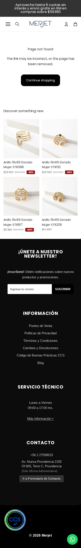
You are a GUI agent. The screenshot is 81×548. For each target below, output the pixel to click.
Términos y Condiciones (40, 340)
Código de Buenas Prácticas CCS (41, 355)
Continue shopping (40, 80)
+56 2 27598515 (41, 455)
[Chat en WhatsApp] (72, 539)
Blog (40, 363)
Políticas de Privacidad (40, 333)
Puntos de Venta (40, 326)
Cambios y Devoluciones (40, 348)
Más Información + (40, 418)
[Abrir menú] (8, 24)
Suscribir (62, 289)
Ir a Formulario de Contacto (41, 478)
